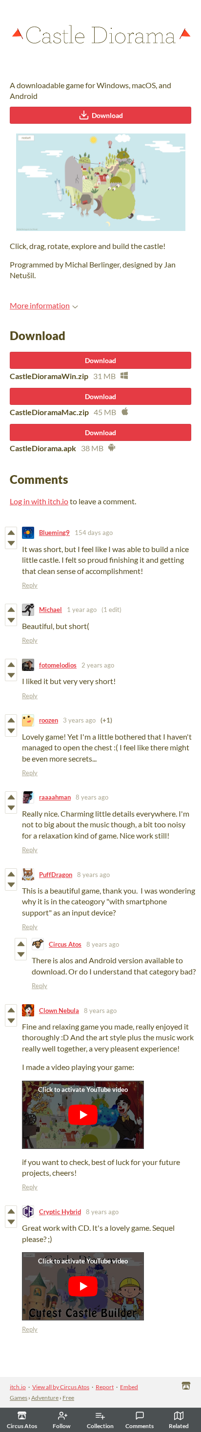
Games (18, 1397)
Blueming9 (54, 532)
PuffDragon (55, 874)
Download (107, 115)
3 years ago (79, 720)
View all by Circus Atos (60, 1387)
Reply (30, 585)
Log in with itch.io (39, 501)
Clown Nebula (59, 1010)
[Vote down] (11, 543)
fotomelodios (58, 665)
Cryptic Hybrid (60, 1212)
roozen (48, 720)
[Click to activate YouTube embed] (83, 1115)
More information (40, 305)
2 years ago (97, 665)
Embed (129, 1387)
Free (68, 1397)
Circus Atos (65, 944)
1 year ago (82, 609)
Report (105, 1387)
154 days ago (94, 532)
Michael (50, 609)
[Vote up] (11, 532)
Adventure (45, 1397)
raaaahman (55, 797)
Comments (139, 1426)
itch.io (18, 1387)
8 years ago (92, 797)
